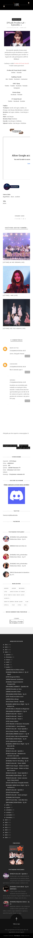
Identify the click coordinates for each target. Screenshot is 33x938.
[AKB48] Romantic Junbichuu (14, 679)
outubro (8, 812)
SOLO (25, 604)
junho (8, 667)
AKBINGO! (6, 588)
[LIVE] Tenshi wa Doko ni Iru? (14, 696)
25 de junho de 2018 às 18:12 (18, 350)
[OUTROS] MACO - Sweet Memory (15, 726)
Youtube (19, 72)
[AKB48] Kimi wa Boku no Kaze (15, 669)
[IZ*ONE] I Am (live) (10, 295)
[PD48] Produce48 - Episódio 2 (15, 790)
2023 (6, 830)
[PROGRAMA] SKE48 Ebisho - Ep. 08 (16, 802)
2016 (6, 647)
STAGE (13, 604)
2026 (6, 837)
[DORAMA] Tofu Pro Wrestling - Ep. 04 (17, 761)
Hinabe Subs (19, 216)
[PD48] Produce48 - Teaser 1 (14, 714)
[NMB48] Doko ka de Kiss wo (18, 546)
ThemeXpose (17, 935)
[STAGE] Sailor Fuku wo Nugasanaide (17, 736)
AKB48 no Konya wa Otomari (17, 591)
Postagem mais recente (10, 445)
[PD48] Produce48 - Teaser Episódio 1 (17, 729)
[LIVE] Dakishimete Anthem (14, 741)
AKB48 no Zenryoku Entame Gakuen (13, 601)
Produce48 (16, 19)
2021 (6, 825)
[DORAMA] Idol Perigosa (13, 797)
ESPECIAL (6, 604)
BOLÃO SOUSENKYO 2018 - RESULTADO (17, 758)
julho (8, 805)
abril (7, 662)
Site (7, 79)
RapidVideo (6, 196)
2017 (6, 649)
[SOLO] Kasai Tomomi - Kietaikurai (16, 731)
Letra (5, 591)
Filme (26, 601)
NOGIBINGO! (22, 588)
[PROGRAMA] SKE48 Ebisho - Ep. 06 (16, 739)
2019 (6, 820)
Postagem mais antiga (23, 448)
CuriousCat (24, 79)
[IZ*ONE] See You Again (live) (14, 328)
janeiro (8, 654)
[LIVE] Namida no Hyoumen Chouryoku (17, 724)
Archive (17, 196)
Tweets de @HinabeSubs (10, 515)
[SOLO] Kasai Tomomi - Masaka (15, 701)
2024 (6, 832)
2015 (6, 644)
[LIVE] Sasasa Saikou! (12, 721)
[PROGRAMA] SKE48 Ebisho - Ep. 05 (16, 694)
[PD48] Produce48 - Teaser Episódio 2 (17, 773)
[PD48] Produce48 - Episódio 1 (15, 751)
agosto (8, 807)
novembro (9, 815)
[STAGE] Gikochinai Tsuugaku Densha (17, 782)
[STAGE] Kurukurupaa (12, 792)
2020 (6, 822)
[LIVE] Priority (10, 748)
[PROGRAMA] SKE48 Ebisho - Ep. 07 (16, 775)
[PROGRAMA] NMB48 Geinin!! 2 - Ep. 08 (17, 734)
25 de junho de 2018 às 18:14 (18, 366)
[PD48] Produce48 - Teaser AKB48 (16, 763)
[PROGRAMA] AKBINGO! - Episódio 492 (17, 686)
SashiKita (6, 598)
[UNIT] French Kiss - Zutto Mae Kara (17, 800)
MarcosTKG (14, 348)
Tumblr (12, 86)
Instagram (17, 88)
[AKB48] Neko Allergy (12, 699)
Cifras (19, 604)
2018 (6, 652)
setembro (9, 810)
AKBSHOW (14, 588)
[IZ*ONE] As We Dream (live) (14, 262)
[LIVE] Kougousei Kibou (13, 677)
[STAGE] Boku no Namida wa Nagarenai (17, 709)
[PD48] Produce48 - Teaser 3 (14, 719)
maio (7, 664)
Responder (27, 372)
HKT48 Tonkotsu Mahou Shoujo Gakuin (14, 594)
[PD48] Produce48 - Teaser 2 (14, 716)
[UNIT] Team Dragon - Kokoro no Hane (17, 766)
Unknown (13, 364)
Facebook (17, 79)
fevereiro (9, 657)
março (8, 659)
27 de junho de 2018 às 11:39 (18, 382)
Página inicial (24, 445)
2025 (6, 835)
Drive (4, 203)
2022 (6, 827)
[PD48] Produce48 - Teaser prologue (16, 795)
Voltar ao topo (16, 924)
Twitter (13, 72)
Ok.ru (12, 196)
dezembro (9, 817)
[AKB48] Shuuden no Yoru (13, 689)
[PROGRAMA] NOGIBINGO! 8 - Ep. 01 (16, 711)
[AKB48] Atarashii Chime (13, 691)
